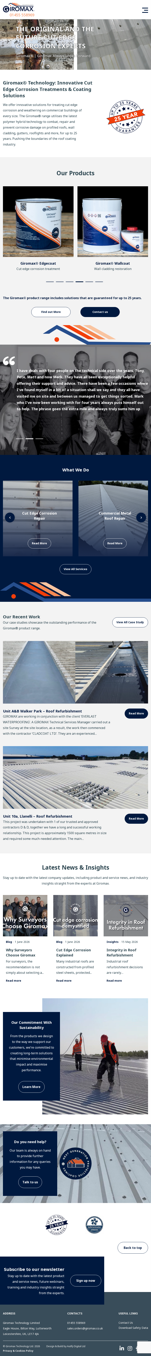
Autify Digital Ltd (76, 1346)
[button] (144, 43)
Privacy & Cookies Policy (18, 1350)
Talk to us (30, 1182)
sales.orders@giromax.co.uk (85, 1328)
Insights (113, 942)
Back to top (133, 1248)
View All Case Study (130, 622)
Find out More (51, 312)
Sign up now (85, 1280)
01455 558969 (22, 15)
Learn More (31, 1087)
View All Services (75, 569)
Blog (9, 942)
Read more (13, 980)
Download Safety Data (133, 1328)
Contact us (100, 312)
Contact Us (126, 1322)
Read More (136, 713)
